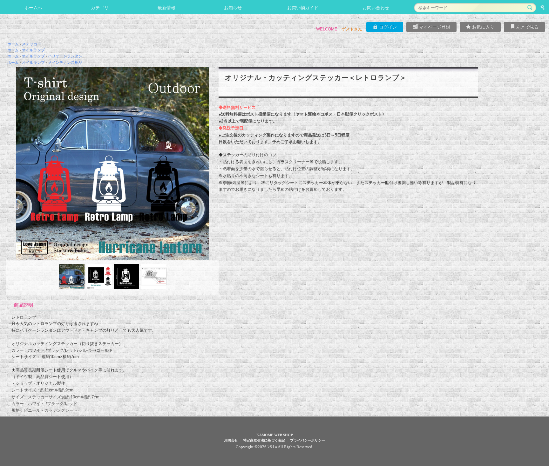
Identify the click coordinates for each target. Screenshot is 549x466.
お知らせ (233, 7)
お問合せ (231, 440)
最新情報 (166, 7)
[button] (23, 163)
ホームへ (33, 7)
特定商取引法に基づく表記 (264, 440)
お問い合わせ (376, 7)
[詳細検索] (542, 7)
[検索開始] (530, 7)
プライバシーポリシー (307, 440)
